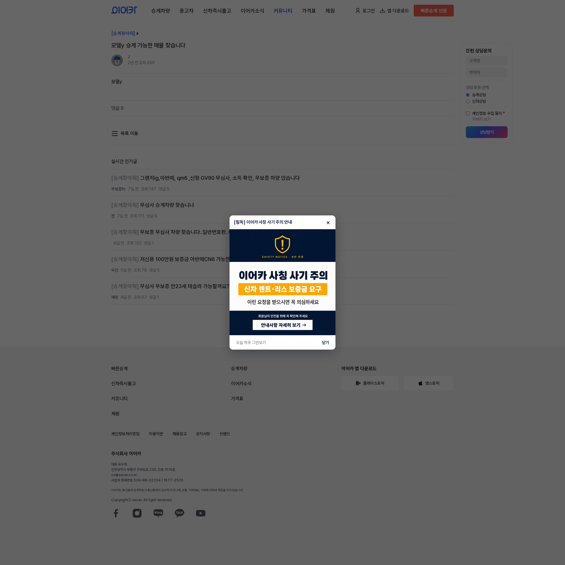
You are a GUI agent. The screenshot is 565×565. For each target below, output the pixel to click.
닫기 (325, 342)
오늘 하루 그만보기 (251, 342)
